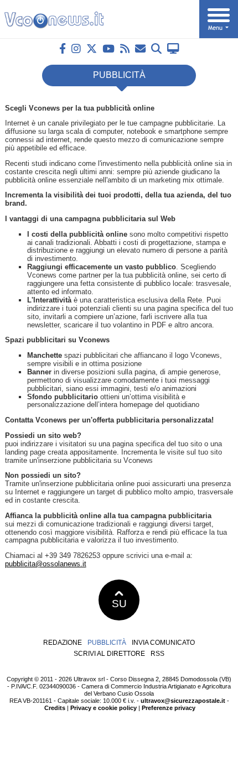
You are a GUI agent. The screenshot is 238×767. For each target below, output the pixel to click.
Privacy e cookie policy (103, 708)
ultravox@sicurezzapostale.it (183, 700)
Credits (54, 708)
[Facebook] (62, 48)
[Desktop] (173, 48)
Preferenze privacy (168, 708)
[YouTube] (108, 48)
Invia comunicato (163, 642)
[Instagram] (76, 48)
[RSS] (125, 48)
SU (119, 603)
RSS (157, 654)
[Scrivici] (140, 48)
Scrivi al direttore (109, 654)
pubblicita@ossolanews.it (45, 564)
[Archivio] (156, 48)
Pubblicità (106, 642)
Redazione (62, 642)
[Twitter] (91, 48)
